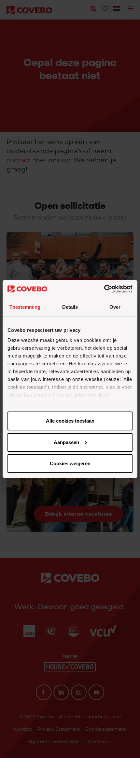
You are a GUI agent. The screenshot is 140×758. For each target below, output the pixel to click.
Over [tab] (114, 307)
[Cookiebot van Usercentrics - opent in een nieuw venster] (104, 289)
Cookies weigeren (70, 463)
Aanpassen (66, 442)
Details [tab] (70, 307)
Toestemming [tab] (24, 307)
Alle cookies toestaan (70, 421)
